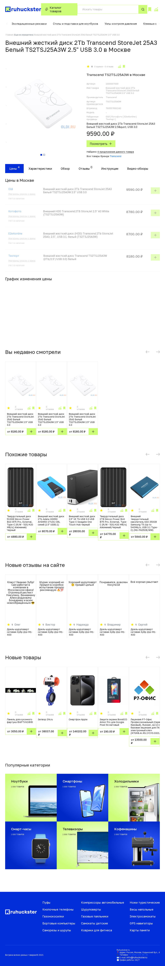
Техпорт (13, 255)
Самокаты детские (94, 923)
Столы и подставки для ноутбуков (75, 23)
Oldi (10, 189)
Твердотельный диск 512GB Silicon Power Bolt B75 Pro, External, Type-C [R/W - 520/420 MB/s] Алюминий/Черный (20, 523)
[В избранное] (124, 66)
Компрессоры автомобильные (102, 902)
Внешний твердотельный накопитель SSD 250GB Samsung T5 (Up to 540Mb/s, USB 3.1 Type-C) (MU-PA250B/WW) (144, 523)
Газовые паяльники (94, 916)
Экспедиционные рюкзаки (29, 23)
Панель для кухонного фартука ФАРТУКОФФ (20, 720)
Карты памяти (140, 930)
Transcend (115, 156)
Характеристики (40, 168)
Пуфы (46, 902)
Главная (9, 35)
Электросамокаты (143, 916)
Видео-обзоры (137, 168)
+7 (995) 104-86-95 (138, 955)
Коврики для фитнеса (96, 930)
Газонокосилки (53, 916)
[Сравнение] (156, 9)
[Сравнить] (119, 66)
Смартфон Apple (78, 719)
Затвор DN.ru (45, 719)
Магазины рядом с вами (21, 194)
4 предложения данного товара (115, 151)
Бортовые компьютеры (58, 923)
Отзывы (84, 168)
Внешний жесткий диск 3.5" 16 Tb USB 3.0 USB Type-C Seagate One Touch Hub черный (82, 520)
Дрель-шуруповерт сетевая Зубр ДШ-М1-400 (19, 632)
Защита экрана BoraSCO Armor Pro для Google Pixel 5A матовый (113, 722)
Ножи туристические (145, 902)
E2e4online (15, 233)
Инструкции (109, 168)
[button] (6, 23)
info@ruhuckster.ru (137, 957)
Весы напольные (141, 909)
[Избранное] (149, 9)
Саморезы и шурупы (56, 930)
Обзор (65, 168)
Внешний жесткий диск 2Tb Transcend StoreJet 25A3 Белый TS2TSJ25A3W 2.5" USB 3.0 (20, 419)
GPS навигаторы (141, 923)
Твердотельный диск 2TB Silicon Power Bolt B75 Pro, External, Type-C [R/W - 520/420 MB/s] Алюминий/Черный (113, 522)
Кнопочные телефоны (58, 909)
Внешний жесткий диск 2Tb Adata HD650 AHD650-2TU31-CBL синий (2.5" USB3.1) (51, 520)
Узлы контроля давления (121, 23)
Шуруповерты (91, 909)
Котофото (14, 211)
